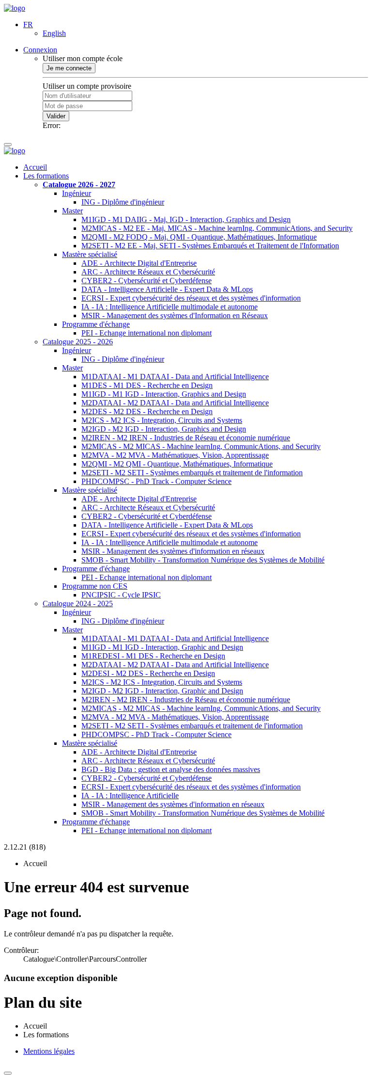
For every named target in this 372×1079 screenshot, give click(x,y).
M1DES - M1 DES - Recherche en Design (147, 385)
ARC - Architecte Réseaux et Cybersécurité (148, 272)
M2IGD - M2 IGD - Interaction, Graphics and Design (163, 429)
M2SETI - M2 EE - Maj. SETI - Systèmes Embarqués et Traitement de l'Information (210, 246)
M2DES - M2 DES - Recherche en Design (147, 411)
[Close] (8, 1073)
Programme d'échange (96, 324)
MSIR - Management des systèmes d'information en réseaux (172, 551)
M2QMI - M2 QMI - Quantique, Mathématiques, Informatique (177, 464)
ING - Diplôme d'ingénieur (122, 202)
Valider (55, 116)
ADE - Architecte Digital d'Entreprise (139, 263)
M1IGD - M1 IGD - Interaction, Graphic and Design (162, 647)
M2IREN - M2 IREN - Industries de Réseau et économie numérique (185, 438)
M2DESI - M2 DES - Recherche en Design (148, 673)
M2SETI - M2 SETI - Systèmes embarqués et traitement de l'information (192, 472)
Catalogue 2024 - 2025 (78, 603)
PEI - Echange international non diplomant (146, 333)
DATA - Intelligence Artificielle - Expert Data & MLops (167, 289)
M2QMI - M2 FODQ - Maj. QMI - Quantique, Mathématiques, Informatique (199, 237)
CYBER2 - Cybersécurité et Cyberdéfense (146, 280)
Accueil (35, 167)
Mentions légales (49, 1051)
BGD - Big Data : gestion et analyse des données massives (170, 769)
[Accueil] (14, 8)
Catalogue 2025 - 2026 (78, 342)
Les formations (46, 176)
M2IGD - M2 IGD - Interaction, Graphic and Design (162, 691)
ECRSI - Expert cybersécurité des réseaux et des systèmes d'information (191, 298)
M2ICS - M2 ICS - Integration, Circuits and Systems (161, 420)
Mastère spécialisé (89, 254)
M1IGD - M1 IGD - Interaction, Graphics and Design (163, 394)
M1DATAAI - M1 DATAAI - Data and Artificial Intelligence (175, 376)
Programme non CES (94, 586)
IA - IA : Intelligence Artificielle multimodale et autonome (169, 307)
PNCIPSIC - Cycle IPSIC (121, 595)
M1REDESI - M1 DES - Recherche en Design (153, 656)
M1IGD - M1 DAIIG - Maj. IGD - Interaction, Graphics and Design (186, 219)
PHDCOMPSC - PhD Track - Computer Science (156, 481)
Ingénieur (76, 193)
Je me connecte (69, 68)
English (54, 33)
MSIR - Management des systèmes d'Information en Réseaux (174, 315)
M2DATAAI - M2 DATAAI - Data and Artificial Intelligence (175, 403)
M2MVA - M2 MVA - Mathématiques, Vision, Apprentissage (175, 455)
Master (72, 211)
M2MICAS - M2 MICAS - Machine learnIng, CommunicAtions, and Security (201, 446)
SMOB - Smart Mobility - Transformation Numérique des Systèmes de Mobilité (203, 560)
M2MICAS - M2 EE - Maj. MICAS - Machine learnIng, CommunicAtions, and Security (217, 228)
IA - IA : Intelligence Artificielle (130, 795)
